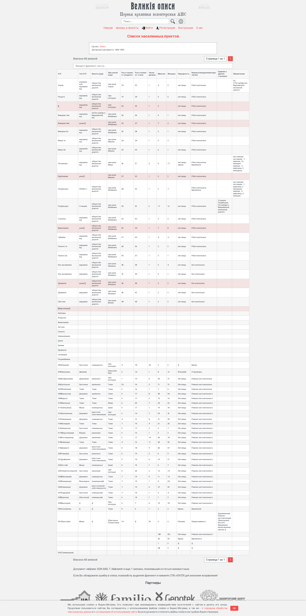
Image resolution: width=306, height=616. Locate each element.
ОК (234, 608)
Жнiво (103, 46)
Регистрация (167, 27)
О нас (199, 27)
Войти (149, 27)
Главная (108, 27)
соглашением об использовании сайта (116, 612)
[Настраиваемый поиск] (181, 21)
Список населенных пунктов (153, 36)
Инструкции (185, 27)
